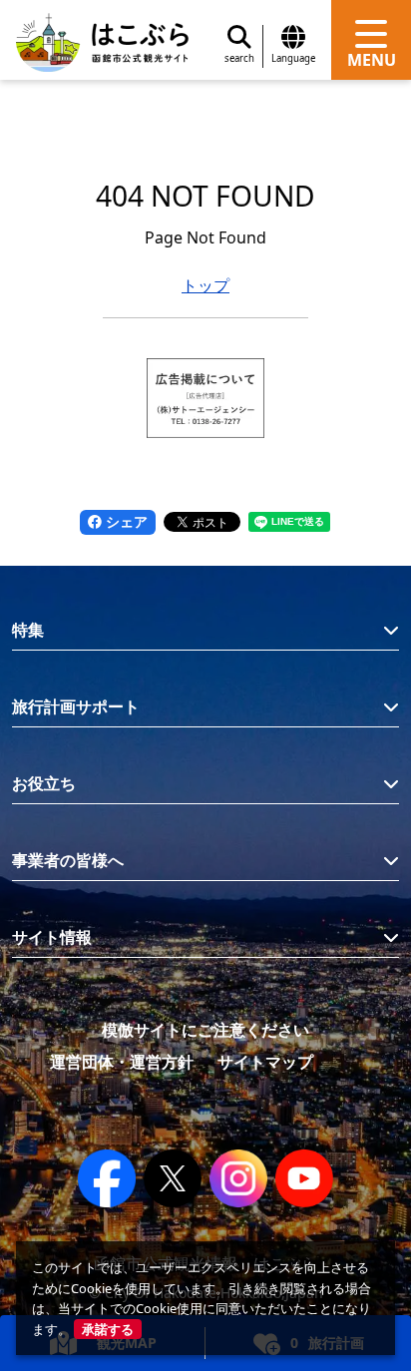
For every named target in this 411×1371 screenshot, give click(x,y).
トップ (205, 285)
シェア (125, 521)
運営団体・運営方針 (122, 1062)
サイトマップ (265, 1062)
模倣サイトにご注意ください (205, 1030)
